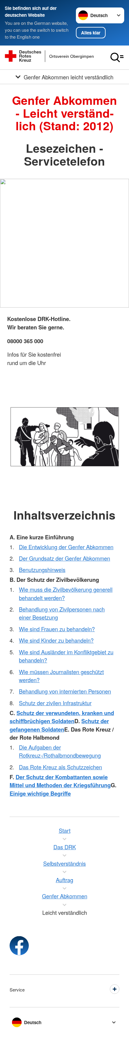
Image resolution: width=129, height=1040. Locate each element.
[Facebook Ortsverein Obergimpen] (19, 945)
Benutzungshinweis (42, 569)
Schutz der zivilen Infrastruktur (55, 703)
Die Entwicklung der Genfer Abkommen (66, 547)
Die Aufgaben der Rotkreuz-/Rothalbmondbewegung (60, 751)
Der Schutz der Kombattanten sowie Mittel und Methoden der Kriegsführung (60, 781)
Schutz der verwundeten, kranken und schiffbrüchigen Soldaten (62, 717)
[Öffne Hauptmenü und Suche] (117, 57)
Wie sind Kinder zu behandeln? (56, 640)
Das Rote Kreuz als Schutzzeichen (60, 767)
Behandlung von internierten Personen (65, 691)
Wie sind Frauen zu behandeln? (57, 629)
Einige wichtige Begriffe (40, 793)
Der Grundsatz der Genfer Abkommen (64, 558)
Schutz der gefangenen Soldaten (59, 725)
